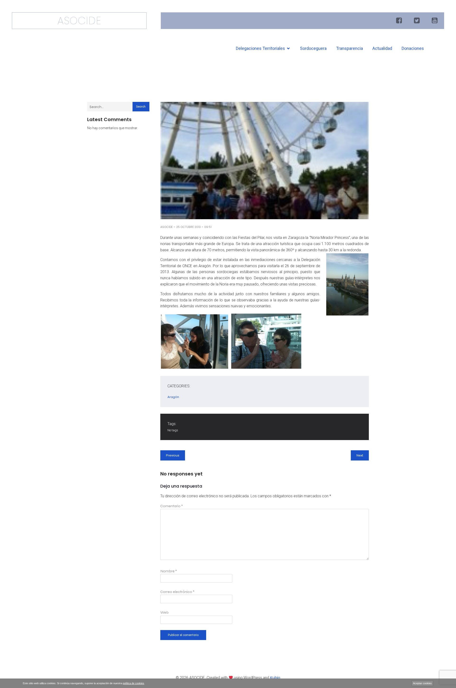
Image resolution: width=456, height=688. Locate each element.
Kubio (275, 677)
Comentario (171, 506)
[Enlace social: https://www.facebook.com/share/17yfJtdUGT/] (399, 20)
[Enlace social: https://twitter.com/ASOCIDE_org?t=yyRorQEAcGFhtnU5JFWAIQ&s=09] (417, 20)
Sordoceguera (313, 48)
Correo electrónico (177, 591)
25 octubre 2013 (188, 227)
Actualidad (382, 48)
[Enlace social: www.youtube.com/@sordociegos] (435, 20)
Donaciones (413, 48)
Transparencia (349, 48)
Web (164, 612)
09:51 (208, 227)
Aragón (173, 397)
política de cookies (133, 683)
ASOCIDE (166, 227)
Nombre (168, 571)
